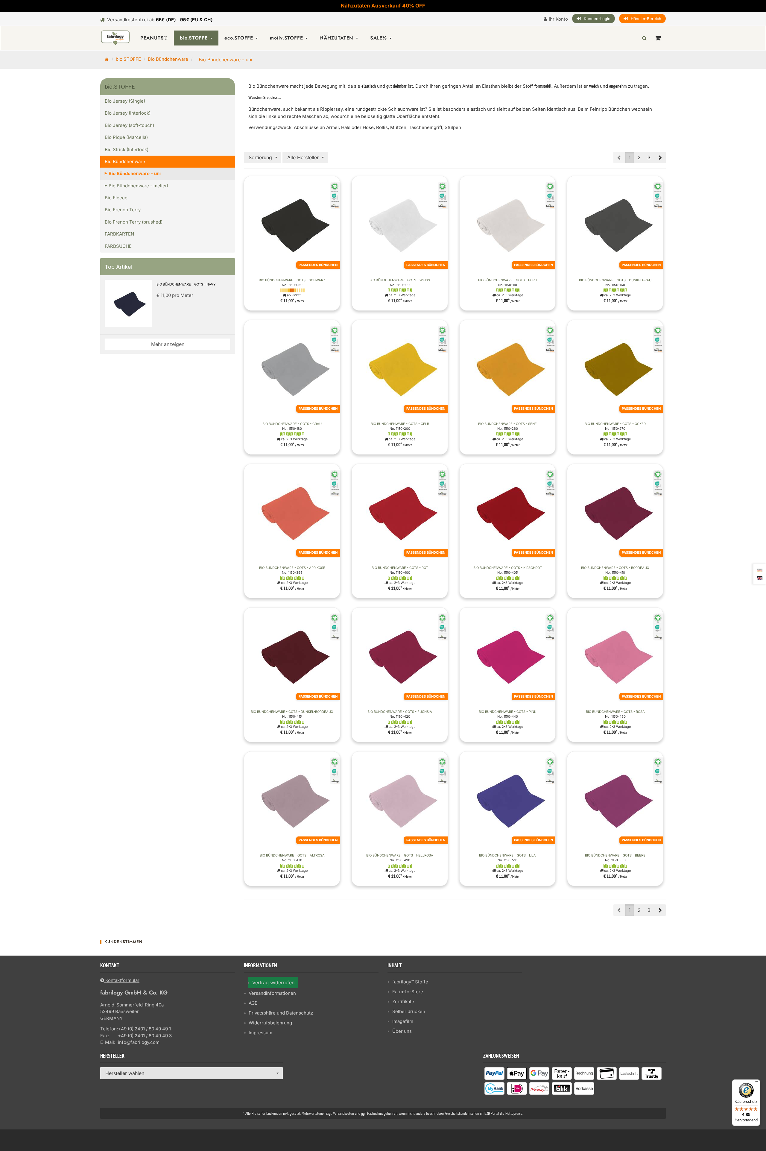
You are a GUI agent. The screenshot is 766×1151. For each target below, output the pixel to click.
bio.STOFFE (194, 37)
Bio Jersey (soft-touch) (129, 125)
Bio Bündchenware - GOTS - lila (507, 855)
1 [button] (630, 157)
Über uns (402, 1031)
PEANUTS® (154, 37)
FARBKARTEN (119, 234)
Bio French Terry (123, 209)
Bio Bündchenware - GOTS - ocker (615, 424)
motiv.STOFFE (287, 37)
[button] (660, 157)
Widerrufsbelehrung (270, 1023)
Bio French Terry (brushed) (133, 222)
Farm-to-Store (407, 991)
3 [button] (649, 157)
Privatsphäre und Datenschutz (281, 1013)
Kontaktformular (121, 980)
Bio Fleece (116, 198)
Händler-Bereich (646, 18)
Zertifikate (403, 1001)
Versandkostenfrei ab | (160, 19)
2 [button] (639, 157)
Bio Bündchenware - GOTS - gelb (400, 424)
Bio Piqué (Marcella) (126, 137)
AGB (253, 1003)
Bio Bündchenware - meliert (138, 186)
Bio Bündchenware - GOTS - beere (615, 855)
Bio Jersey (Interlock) (128, 113)
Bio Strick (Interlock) (126, 149)
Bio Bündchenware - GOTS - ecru (507, 280)
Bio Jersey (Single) (125, 101)
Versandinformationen (272, 993)
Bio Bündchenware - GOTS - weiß (400, 280)
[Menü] (756, 1083)
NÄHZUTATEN (337, 37)
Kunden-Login (597, 18)
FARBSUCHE (118, 246)
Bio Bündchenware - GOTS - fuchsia (399, 712)
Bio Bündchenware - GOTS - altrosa (292, 855)
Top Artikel (118, 267)
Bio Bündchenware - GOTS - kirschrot (507, 568)
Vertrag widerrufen (273, 983)
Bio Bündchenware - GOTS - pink (507, 712)
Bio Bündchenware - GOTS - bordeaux (615, 568)
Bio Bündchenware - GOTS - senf (507, 424)
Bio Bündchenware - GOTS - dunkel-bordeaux (292, 712)
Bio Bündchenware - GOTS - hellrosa (399, 855)
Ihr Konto (558, 19)
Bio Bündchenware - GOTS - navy (185, 284)
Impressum (260, 1032)
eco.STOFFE (239, 37)
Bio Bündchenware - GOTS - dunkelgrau (615, 280)
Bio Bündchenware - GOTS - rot (400, 568)
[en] (759, 577)
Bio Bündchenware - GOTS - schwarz (292, 280)
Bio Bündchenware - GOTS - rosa (615, 712)
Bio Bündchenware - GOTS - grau (292, 424)
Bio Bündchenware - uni (135, 173)
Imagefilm (402, 1021)
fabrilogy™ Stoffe (410, 982)
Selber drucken (408, 1011)
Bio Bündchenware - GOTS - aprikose (292, 568)
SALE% (379, 37)
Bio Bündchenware (168, 59)
